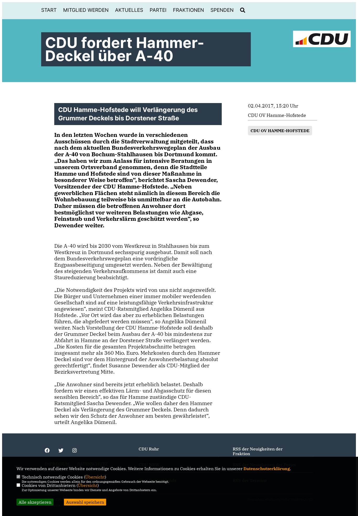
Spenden (222, 10)
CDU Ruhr (149, 449)
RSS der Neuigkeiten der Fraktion (258, 451)
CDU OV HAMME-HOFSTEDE (280, 130)
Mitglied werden (86, 10)
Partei (158, 10)
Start (49, 10)
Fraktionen (188, 10)
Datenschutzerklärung (266, 468)
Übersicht (95, 477)
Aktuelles (129, 10)
